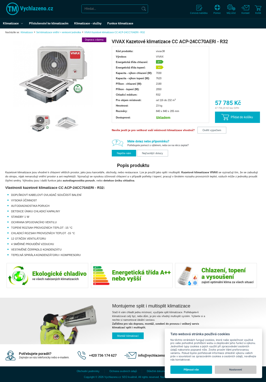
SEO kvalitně (129, 377)
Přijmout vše (191, 369)
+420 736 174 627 (103, 355)
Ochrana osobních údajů (123, 371)
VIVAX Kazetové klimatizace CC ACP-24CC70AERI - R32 (114, 32)
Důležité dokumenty (158, 371)
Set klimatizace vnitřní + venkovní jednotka (58, 32)
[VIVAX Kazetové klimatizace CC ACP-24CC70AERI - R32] (53, 74)
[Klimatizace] (23, 23)
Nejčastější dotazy (152, 153)
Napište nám (124, 153)
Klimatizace (27, 32)
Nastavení (235, 369)
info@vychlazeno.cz (153, 355)
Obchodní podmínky (88, 371)
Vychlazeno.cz (112, 377)
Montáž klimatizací (128, 335)
